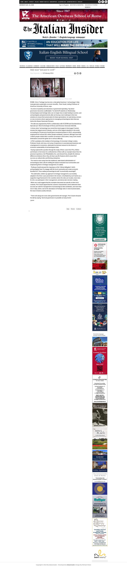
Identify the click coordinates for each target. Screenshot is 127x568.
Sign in (61, 5)
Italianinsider (71, 565)
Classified (29, 66)
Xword (102, 66)
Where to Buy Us (44, 1)
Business (22, 66)
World (97, 66)
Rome (74, 66)
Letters (62, 66)
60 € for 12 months (76, 5)
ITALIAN (37, 1)
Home (21, 1)
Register (66, 5)
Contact (31, 1)
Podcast (80, 1)
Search (88, 7)
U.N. (88, 66)
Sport (79, 66)
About (26, 1)
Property (69, 66)
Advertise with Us (72, 1)
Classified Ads (62, 1)
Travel (83, 66)
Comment (36, 66)
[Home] (63, 38)
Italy (57, 66)
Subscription (53, 1)
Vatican (91, 66)
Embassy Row (50, 66)
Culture (43, 66)
